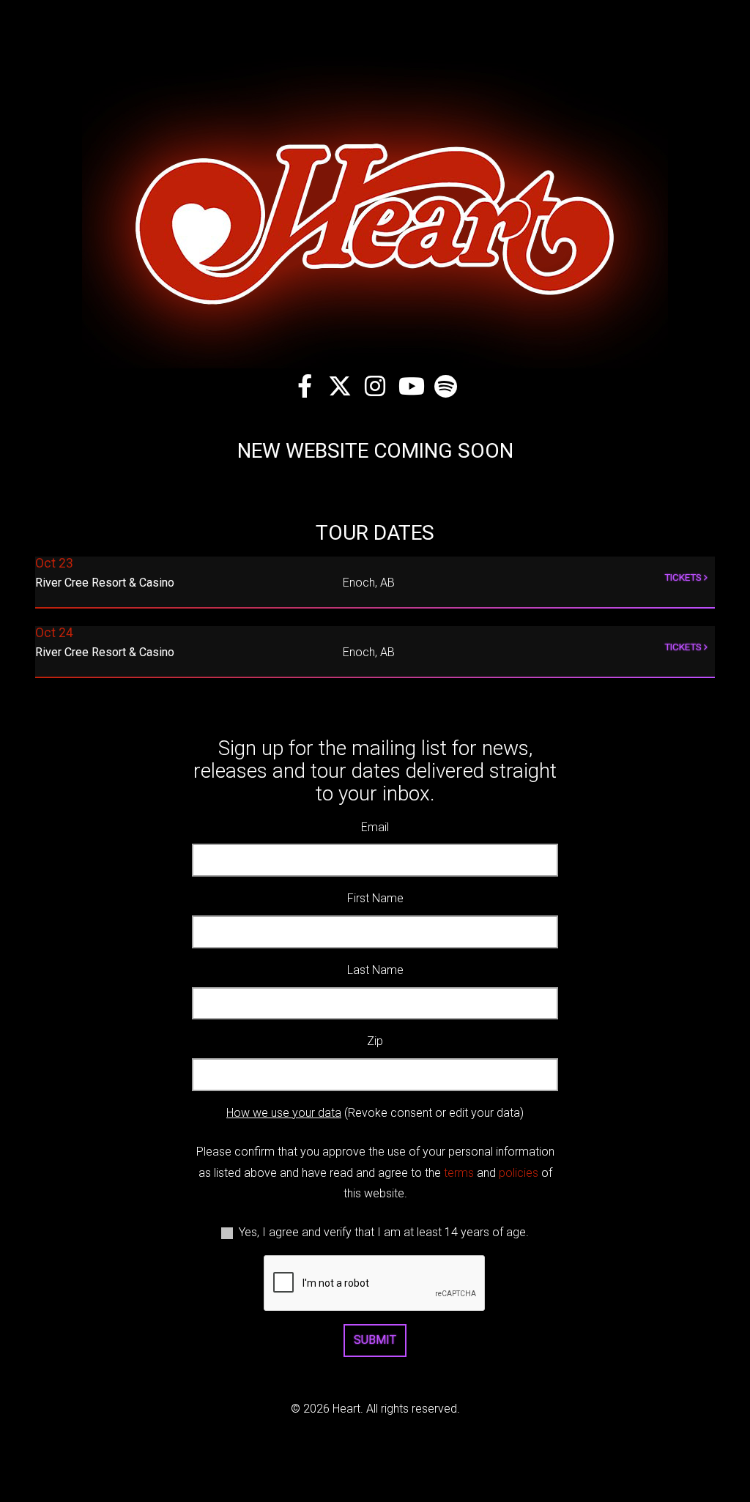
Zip (375, 1041)
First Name (375, 898)
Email (375, 827)
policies (518, 1173)
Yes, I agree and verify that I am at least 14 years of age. (384, 1232)
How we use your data (283, 1113)
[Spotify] (445, 386)
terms (459, 1173)
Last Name (375, 970)
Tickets (684, 577)
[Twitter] (340, 386)
